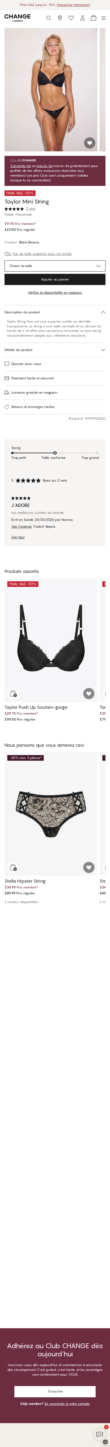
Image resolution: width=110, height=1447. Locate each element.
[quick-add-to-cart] (13, 693)
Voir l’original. (21, 526)
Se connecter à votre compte (67, 1404)
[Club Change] (71, 18)
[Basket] (93, 18)
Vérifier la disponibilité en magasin (55, 292)
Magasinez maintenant (73, 5)
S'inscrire (55, 1391)
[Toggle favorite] (89, 143)
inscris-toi (44, 166)
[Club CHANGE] (82, 18)
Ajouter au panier (55, 279)
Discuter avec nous (26, 364)
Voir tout (18, 537)
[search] (48, 18)
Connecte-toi (20, 166)
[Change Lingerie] (17, 18)
